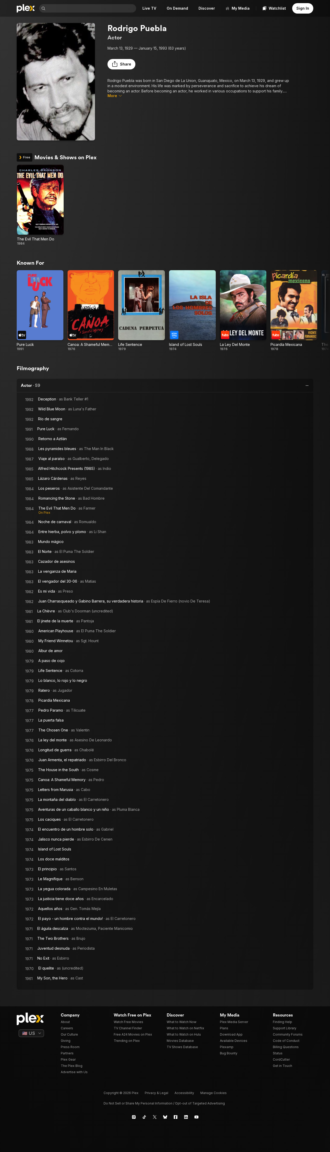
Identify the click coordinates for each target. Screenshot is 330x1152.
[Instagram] (134, 1117)
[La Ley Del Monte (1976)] (243, 310)
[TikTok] (144, 1117)
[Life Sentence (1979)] (141, 310)
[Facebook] (175, 1117)
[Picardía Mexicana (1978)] (294, 310)
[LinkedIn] (186, 1117)
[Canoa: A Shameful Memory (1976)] (91, 310)
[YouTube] (196, 1117)
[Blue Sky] (165, 1117)
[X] (154, 1117)
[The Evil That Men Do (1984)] (40, 205)
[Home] (26, 8)
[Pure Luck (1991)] (40, 310)
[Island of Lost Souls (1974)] (192, 310)
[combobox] (91, 8)
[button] (121, 64)
